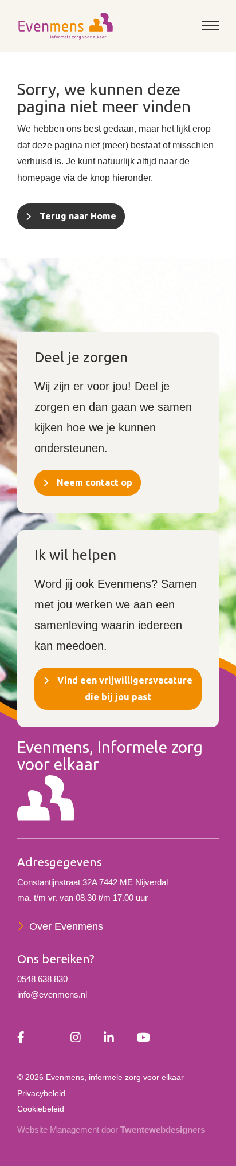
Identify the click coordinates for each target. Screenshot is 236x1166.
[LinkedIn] (109, 1038)
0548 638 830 (42, 979)
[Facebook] (21, 1038)
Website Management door (111, 1129)
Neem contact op (94, 482)
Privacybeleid (41, 1093)
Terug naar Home (78, 216)
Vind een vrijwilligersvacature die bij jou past (124, 688)
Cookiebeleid (40, 1108)
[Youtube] (143, 1038)
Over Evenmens (66, 926)
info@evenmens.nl (52, 994)
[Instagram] (75, 1038)
